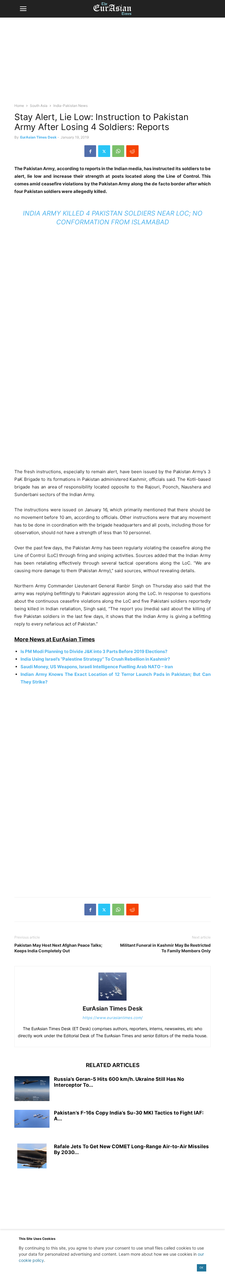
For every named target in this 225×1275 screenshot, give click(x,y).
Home (19, 105)
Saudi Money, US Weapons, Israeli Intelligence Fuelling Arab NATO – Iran (97, 666)
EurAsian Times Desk (38, 137)
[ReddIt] (132, 151)
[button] (23, 9)
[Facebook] (90, 151)
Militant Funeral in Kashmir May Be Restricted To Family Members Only (165, 948)
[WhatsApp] (118, 151)
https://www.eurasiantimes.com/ (113, 1017)
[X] (104, 151)
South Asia (38, 105)
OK (201, 1267)
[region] (112, 63)
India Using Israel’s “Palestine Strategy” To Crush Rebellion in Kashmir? (95, 659)
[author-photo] (112, 1000)
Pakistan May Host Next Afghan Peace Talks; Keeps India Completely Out (58, 948)
